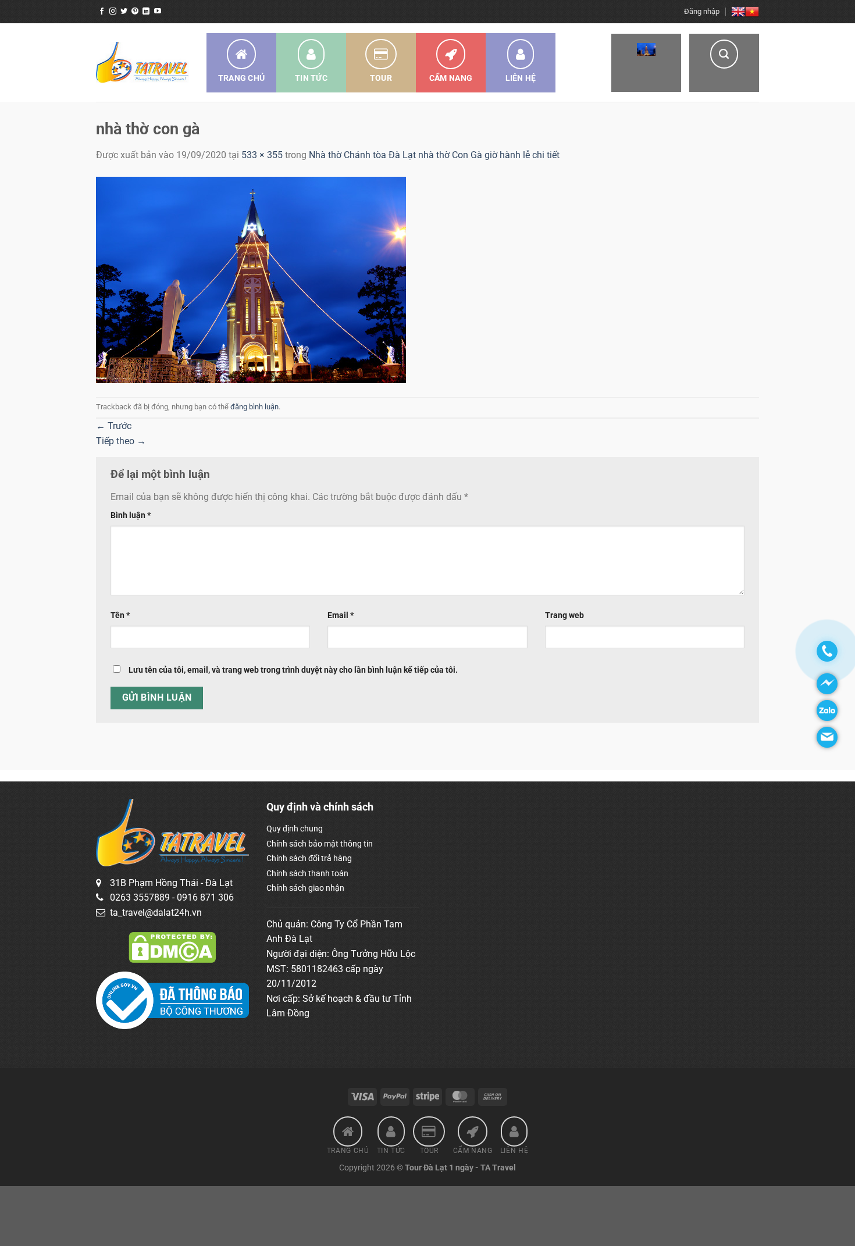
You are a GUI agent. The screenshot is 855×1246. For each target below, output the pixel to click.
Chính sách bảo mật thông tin (319, 843)
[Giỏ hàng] (646, 63)
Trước (113, 425)
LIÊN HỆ (520, 78)
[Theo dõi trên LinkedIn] (145, 12)
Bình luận (131, 515)
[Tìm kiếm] (724, 63)
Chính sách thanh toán (307, 873)
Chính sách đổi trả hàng (309, 858)
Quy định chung (294, 828)
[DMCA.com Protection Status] (172, 947)
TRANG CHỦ (241, 78)
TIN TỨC (311, 78)
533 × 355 (262, 154)
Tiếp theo (121, 441)
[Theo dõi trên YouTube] (157, 12)
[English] (738, 12)
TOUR (381, 78)
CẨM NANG (450, 78)
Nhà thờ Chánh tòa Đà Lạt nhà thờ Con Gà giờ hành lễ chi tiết (434, 154)
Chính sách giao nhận (305, 887)
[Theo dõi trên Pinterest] (134, 12)
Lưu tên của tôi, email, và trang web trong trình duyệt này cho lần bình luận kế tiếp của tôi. (293, 670)
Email (340, 615)
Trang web (564, 615)
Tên (120, 615)
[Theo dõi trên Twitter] (123, 12)
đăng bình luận (254, 406)
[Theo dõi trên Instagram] (112, 12)
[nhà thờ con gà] (251, 278)
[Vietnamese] (752, 12)
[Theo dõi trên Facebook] (101, 12)
